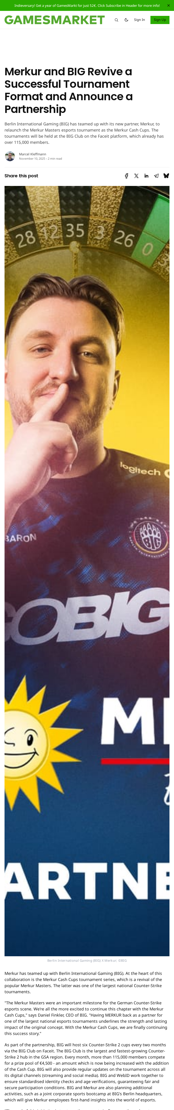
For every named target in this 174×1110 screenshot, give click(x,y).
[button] (116, 20)
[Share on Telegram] (156, 176)
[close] (168, 5)
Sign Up (160, 19)
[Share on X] (136, 176)
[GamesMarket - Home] (55, 19)
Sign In (139, 19)
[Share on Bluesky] (166, 175)
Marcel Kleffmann (32, 154)
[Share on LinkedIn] (146, 176)
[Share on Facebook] (126, 176)
